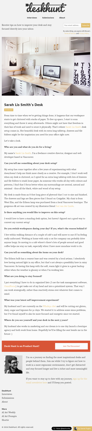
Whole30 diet (49, 306)
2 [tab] (39, 100)
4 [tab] (46, 100)
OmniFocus (10, 286)
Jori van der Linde (65, 206)
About (62, 17)
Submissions (48, 17)
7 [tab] (57, 100)
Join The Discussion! (71, 346)
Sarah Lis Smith (73, 127)
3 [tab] (42, 100)
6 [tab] (53, 100)
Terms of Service (70, 33)
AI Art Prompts (9, 416)
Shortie (5, 420)
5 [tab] (49, 100)
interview (8, 110)
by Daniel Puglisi (84, 428)
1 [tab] (35, 100)
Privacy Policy (84, 33)
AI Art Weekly (8, 412)
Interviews (32, 17)
